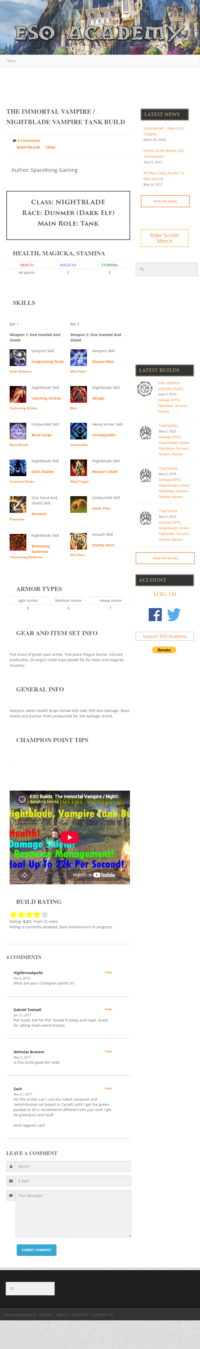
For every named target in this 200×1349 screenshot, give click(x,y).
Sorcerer (181, 406)
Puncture (17, 519)
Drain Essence (20, 371)
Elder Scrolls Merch (164, 238)
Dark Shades (43, 471)
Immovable (79, 445)
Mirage (98, 398)
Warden (177, 454)
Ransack (39, 513)
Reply (108, 972)
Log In (165, 594)
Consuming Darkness (26, 557)
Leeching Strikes (46, 398)
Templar (163, 411)
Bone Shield (19, 445)
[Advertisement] (101, 84)
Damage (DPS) (168, 400)
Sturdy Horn (103, 545)
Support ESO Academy (165, 636)
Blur (73, 408)
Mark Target (79, 481)
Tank (50, 147)
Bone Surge (42, 434)
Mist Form (78, 371)
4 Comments (28, 140)
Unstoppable (103, 434)
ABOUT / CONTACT (73, 1314)
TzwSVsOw (168, 425)
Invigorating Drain (48, 361)
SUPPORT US (103, 1314)
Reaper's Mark (105, 471)
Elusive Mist (103, 361)
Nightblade (28, 147)
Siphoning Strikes (23, 408)
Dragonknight (168, 443)
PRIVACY (46, 1314)
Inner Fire (101, 508)
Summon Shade (22, 481)
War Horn (77, 555)
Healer (184, 443)
